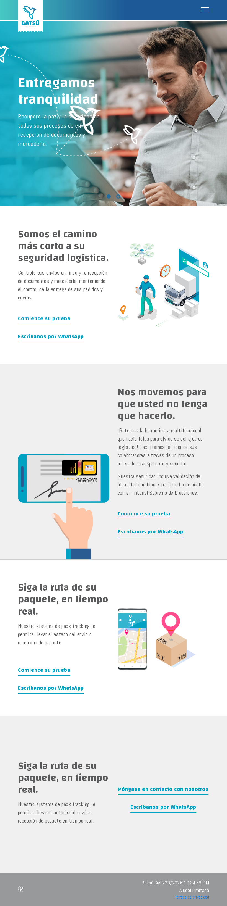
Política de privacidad (191, 897)
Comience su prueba (44, 318)
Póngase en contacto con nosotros (163, 789)
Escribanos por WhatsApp (51, 336)
